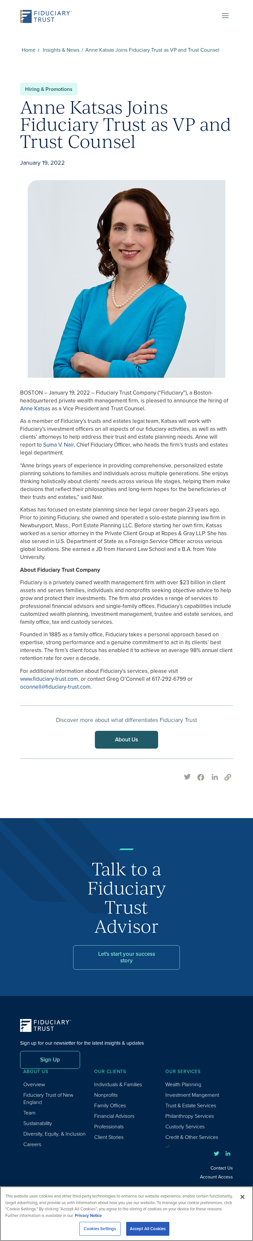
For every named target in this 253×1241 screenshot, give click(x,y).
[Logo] (48, 16)
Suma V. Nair (58, 445)
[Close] (242, 1197)
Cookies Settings (100, 1229)
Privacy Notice (88, 1215)
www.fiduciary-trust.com (49, 679)
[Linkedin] (228, 1154)
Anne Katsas (35, 408)
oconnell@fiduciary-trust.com (55, 687)
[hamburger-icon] (225, 16)
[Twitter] (216, 1154)
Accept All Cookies (148, 1229)
